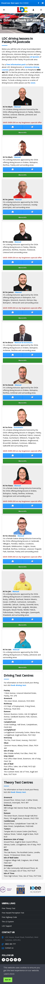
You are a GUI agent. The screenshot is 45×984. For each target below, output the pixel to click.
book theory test (18, 792)
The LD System (8, 921)
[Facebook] (39, 3)
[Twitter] (11, 959)
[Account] (33, 9)
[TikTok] (19, 959)
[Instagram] (15, 959)
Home (5, 28)
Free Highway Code (9, 917)
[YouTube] (43, 3)
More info (23, 132)
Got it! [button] (8, 980)
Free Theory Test (8, 908)
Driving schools (15, 28)
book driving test (18, 685)
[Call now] (12, 10)
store (33, 83)
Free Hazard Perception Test (13, 913)
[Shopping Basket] (41, 9)
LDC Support (7, 926)
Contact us (9, 948)
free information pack (16, 64)
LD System (34, 57)
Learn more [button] (9, 973)
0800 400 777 (10, 944)
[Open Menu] (4, 9)
